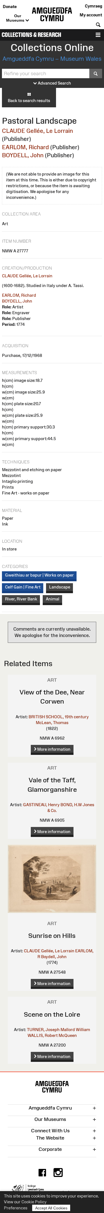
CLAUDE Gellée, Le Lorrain (37, 131)
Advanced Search (54, 83)
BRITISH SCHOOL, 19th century (59, 716)
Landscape (59, 587)
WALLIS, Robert (42, 1035)
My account (91, 14)
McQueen (68, 1035)
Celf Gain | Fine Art (22, 587)
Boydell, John (54, 956)
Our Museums (16, 18)
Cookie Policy (34, 1201)
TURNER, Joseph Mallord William (58, 1029)
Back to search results (29, 100)
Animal (52, 599)
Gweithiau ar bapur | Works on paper (39, 575)
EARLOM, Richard (25, 147)
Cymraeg (93, 6)
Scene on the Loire (52, 1014)
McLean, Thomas (52, 722)
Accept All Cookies (51, 1208)
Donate (10, 6)
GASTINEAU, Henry (41, 804)
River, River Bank (21, 599)
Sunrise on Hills (52, 935)
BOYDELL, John (23, 155)
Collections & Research (31, 35)
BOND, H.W (71, 804)
